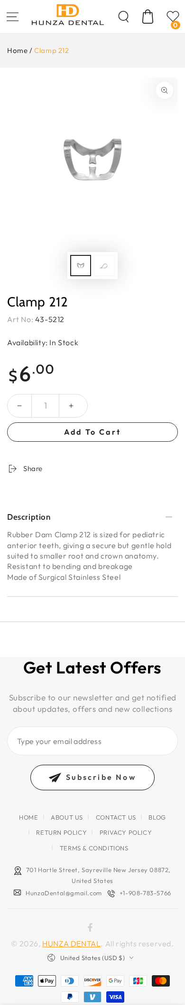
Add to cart (92, 432)
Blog (157, 817)
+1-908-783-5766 (145, 893)
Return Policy (61, 832)
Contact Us (116, 817)
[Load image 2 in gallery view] (104, 265)
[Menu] (12, 17)
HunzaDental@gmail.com (64, 893)
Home (17, 50)
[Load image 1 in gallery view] (80, 265)
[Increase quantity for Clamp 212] (71, 405)
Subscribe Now (101, 777)
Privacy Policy (126, 832)
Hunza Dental (71, 943)
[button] (123, 17)
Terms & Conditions (94, 848)
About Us (67, 817)
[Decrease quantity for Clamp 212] (19, 405)
